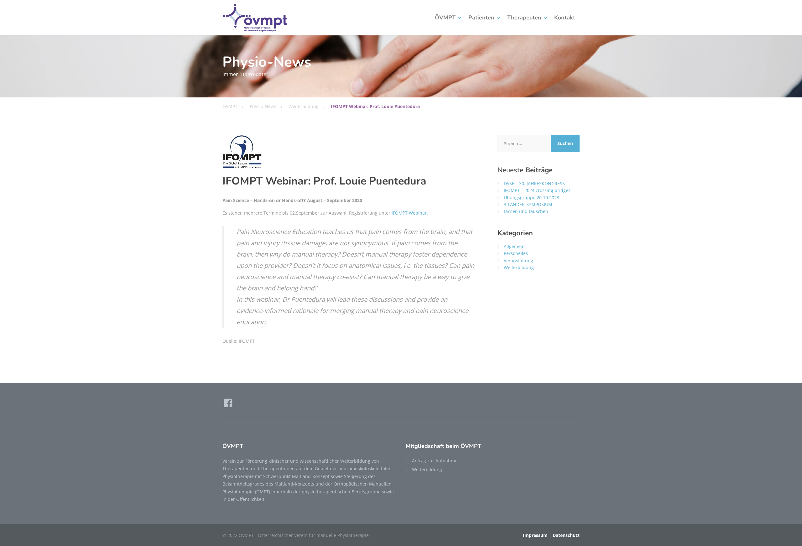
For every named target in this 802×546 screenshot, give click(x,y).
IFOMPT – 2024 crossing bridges (537, 190)
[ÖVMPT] (254, 17)
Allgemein (514, 246)
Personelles (516, 253)
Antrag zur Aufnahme (434, 461)
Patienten (481, 17)
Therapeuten (524, 17)
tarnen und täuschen (526, 211)
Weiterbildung (519, 267)
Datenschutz (566, 535)
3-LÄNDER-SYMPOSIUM (528, 204)
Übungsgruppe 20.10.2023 (531, 197)
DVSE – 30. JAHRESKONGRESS (534, 183)
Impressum (535, 535)
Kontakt (564, 17)
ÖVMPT (445, 17)
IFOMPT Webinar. (410, 213)
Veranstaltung (518, 260)
